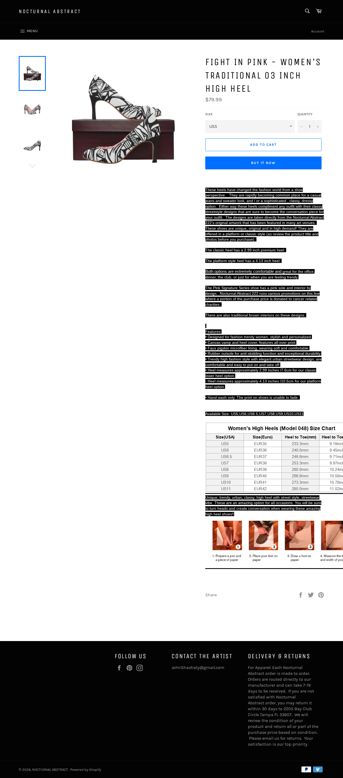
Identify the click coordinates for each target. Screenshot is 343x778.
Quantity (304, 114)
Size (208, 114)
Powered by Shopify (85, 770)
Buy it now (263, 163)
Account (317, 31)
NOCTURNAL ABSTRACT (50, 11)
